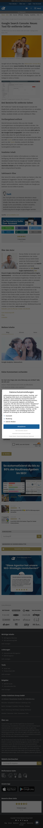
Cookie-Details (12, 436)
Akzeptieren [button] (22, 426)
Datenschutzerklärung (22, 436)
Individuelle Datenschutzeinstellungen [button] (21, 433)
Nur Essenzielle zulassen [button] (22, 430)
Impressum (31, 436)
